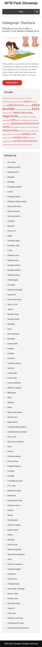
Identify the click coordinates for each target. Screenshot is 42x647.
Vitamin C (11, 608)
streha (14, 130)
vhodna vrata (20, 137)
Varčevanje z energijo (16, 589)
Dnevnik (10, 226)
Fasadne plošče (13, 265)
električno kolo (15, 105)
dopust (27, 101)
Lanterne (10, 368)
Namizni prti (12, 417)
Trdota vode (12, 579)
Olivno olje (11, 437)
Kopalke (10, 348)
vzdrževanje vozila (7, 141)
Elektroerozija (13, 260)
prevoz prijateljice (15, 127)
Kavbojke (11, 324)
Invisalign (11, 285)
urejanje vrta (29, 133)
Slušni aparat (12, 520)
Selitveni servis (13, 505)
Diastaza (11, 221)
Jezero (10, 309)
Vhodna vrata (12, 598)
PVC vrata (11, 486)
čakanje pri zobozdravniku (25, 144)
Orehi (9, 446)
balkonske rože (6, 98)
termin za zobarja (16, 134)
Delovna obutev (13, 211)
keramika (17, 109)
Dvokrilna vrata (13, 245)
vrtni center (31, 138)
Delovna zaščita (13, 216)
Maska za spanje (14, 388)
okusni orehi (5, 120)
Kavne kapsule (13, 334)
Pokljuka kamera (14, 466)
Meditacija (11, 393)
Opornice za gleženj (15, 442)
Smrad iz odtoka (14, 525)
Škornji (10, 515)
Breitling (10, 182)
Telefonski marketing (15, 554)
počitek (25, 123)
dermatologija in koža (8, 102)
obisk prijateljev (22, 117)
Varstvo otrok (12, 593)
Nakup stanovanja (14, 412)
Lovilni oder (12, 378)
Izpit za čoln (12, 304)
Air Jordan (11, 162)
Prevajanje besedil (14, 481)
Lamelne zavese (14, 363)
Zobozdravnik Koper (15, 623)
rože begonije (34, 127)
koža (35, 109)
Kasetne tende (13, 319)
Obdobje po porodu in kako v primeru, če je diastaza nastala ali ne (20, 29)
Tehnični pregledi (14, 549)
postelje (16, 123)
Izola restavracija (14, 299)
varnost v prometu (7, 138)
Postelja (10, 471)
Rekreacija (11, 495)
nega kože (10, 116)
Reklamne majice (14, 491)
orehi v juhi (19, 120)
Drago (9, 236)
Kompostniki (12, 344)
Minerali (10, 402)
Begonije (13, 98)
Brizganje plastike (14, 187)
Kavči (9, 329)
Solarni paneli (12, 530)
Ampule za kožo (13, 167)
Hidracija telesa (13, 275)
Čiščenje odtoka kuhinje (16, 201)
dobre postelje (19, 102)
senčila (6, 130)
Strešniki (10, 540)
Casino (10, 192)
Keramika (11, 339)
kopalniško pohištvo (26, 109)
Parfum (10, 451)
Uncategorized (13, 584)
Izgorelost (11, 295)
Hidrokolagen (12, 280)
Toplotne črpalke (14, 569)
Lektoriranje (12, 373)
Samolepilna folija (14, 500)
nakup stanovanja (23, 112)
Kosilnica (11, 358)
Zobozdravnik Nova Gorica (18, 628)
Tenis (9, 559)
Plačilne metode (14, 456)
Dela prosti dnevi (14, 206)
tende (9, 134)
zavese (17, 140)
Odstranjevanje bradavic (17, 427)
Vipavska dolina (13, 603)
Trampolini (11, 574)
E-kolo (10, 250)
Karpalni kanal (13, 314)
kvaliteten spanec (7, 113)
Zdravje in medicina (15, 618)
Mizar (9, 407)
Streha (10, 535)
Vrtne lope (11, 613)
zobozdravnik (29, 140)
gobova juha (27, 105)
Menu (21, 12)
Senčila (10, 510)
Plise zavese (12, 461)
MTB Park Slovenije (21, 3)
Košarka (10, 353)
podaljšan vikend (27, 120)
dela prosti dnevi (27, 98)
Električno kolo (13, 255)
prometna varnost (25, 127)
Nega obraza (12, 422)
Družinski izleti (13, 241)
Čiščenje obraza (13, 196)
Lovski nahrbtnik (14, 383)
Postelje (10, 476)
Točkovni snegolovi (15, 564)
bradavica (19, 98)
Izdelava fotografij (14, 290)
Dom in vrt (11, 231)
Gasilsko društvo (14, 270)
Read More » (12, 83)
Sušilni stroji (12, 544)
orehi (13, 119)
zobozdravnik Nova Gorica (9, 144)
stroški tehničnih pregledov (26, 131)
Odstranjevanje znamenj (17, 432)
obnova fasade (32, 117)
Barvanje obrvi (13, 172)
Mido (9, 397)
